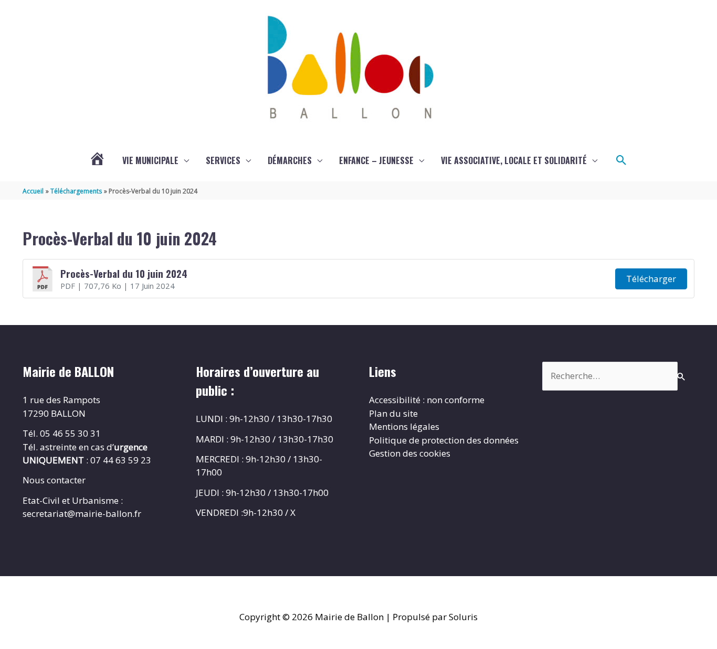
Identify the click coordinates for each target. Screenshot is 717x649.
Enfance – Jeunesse (376, 160)
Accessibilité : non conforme (426, 400)
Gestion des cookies (409, 453)
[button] (621, 160)
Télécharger (651, 279)
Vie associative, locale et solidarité (514, 160)
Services (223, 160)
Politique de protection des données (444, 440)
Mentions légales (404, 426)
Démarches (290, 160)
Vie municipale (150, 160)
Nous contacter (54, 480)
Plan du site (393, 413)
